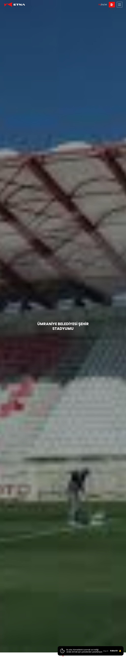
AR (106, 4)
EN (103, 4)
